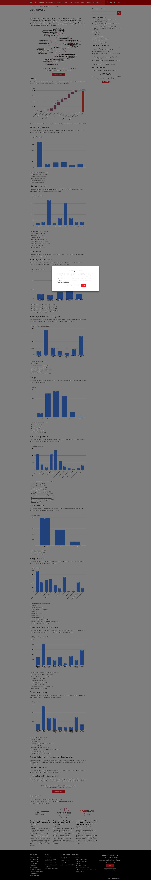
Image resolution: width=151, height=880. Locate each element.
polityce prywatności (63, 282)
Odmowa (77, 285)
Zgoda (83, 285)
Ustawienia (69, 285)
